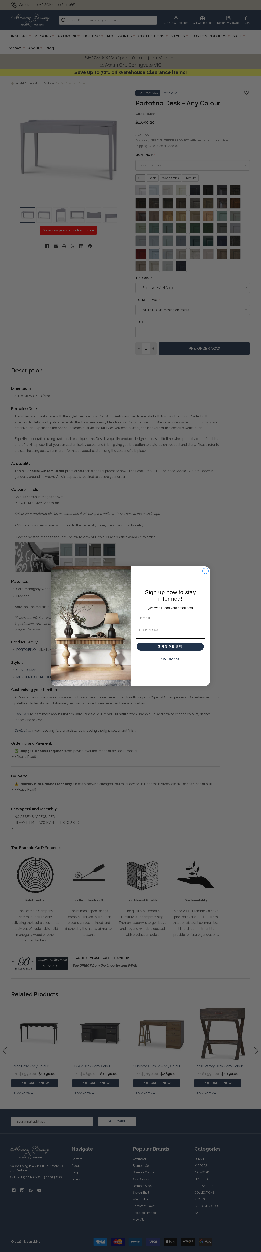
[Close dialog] (205, 570)
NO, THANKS (170, 658)
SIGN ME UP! (170, 646)
